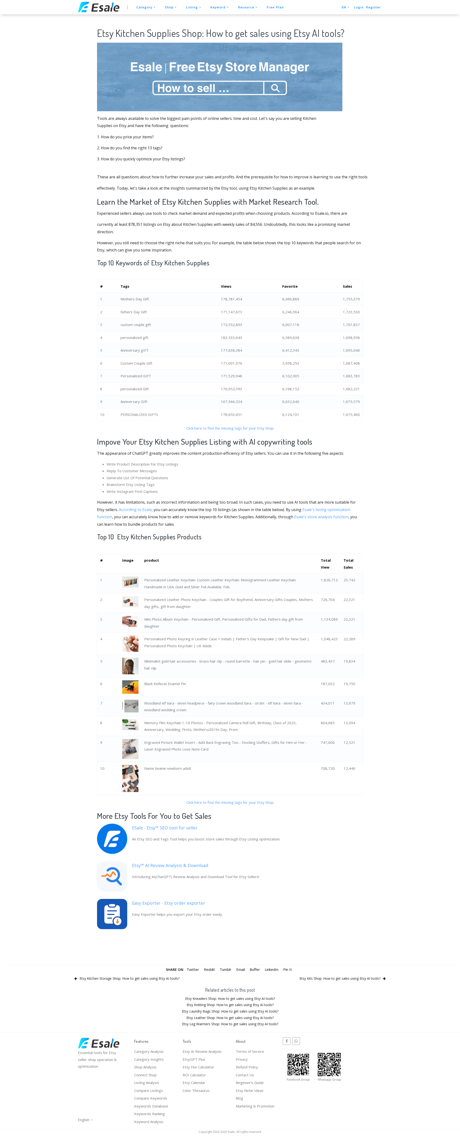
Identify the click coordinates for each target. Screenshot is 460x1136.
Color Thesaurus (196, 1090)
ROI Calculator (194, 1074)
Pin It (287, 969)
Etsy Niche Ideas (250, 1090)
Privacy (242, 1059)
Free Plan (275, 7)
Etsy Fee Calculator (198, 1067)
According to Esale (135, 509)
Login (359, 7)
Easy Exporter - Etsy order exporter (168, 903)
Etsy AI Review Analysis (202, 1051)
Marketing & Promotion (255, 1106)
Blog (239, 1098)
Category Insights (149, 1059)
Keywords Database (151, 1106)
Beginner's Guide (250, 1082)
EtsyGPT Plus (194, 1059)
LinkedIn (271, 969)
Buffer (255, 969)
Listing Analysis (146, 1082)
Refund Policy (247, 1067)
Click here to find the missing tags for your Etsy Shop (230, 428)
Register (373, 7)
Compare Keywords (150, 1098)
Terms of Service (250, 1051)
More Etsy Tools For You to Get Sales (154, 815)
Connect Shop (145, 1074)
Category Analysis (149, 1051)
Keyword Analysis (148, 1121)
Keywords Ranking (149, 1113)
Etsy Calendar (194, 1082)
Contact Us (245, 1074)
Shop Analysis (145, 1067)
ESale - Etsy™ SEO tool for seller (164, 828)
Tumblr (225, 969)
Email (240, 969)
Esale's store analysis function (321, 516)
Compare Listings (148, 1090)
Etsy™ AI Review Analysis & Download (170, 865)
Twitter (193, 969)
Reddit (209, 969)
